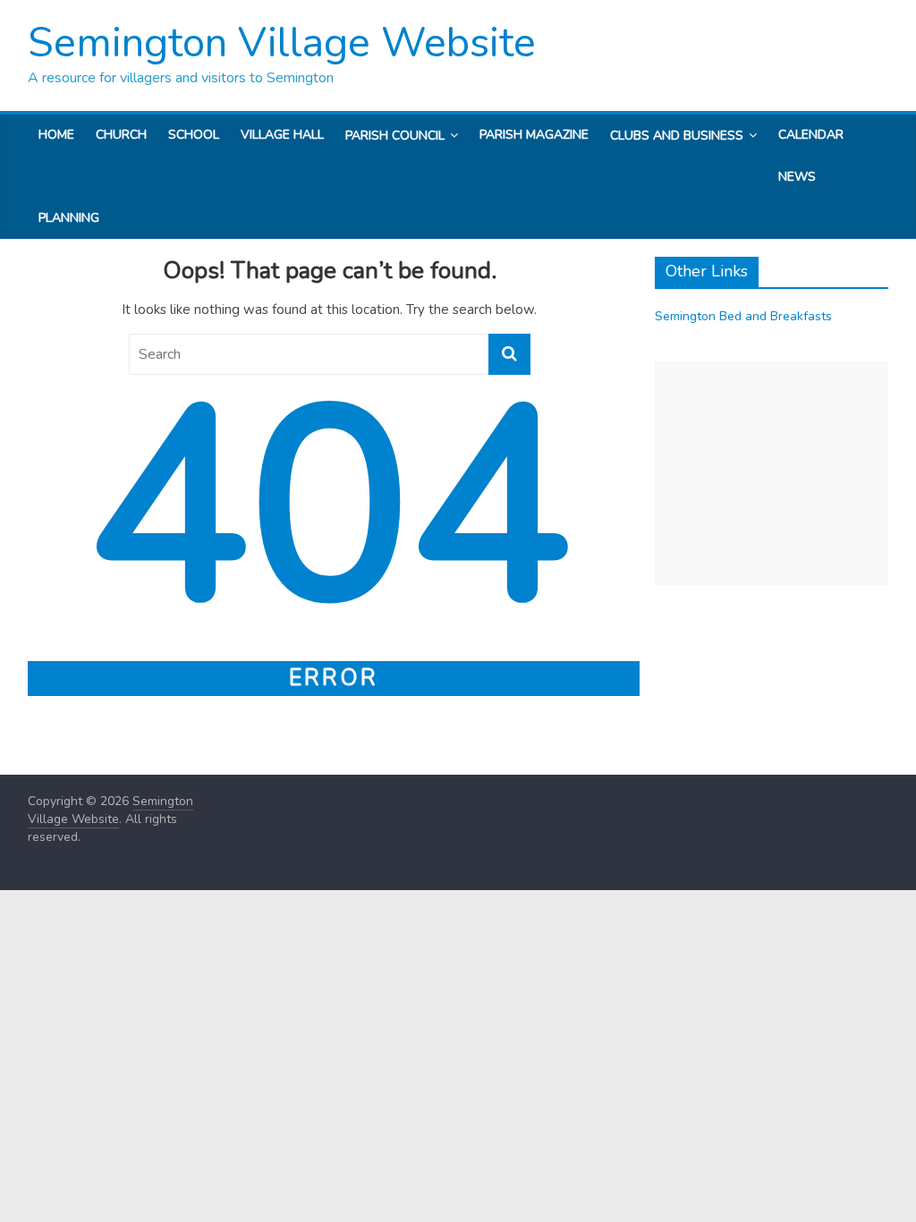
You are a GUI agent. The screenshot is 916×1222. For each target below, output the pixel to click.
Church (121, 134)
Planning (68, 217)
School (193, 134)
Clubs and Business (676, 135)
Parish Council (395, 135)
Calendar (811, 134)
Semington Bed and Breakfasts (743, 316)
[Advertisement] (772, 473)
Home (56, 134)
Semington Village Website (282, 42)
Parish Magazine (534, 134)
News (797, 176)
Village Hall (282, 134)
